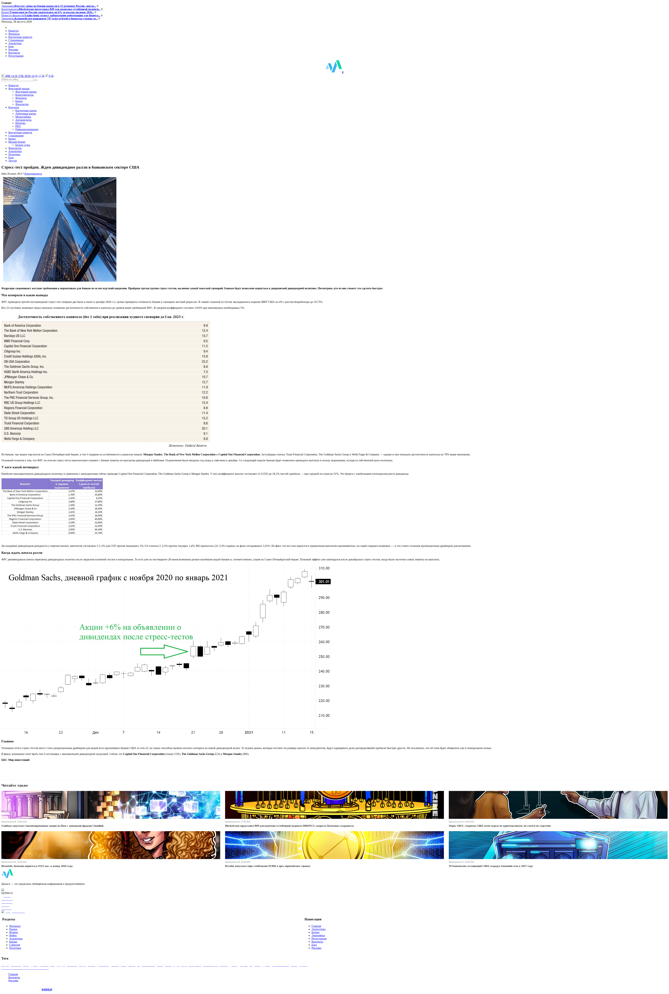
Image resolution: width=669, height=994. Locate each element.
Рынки (13, 929)
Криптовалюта (51, 9)
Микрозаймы (23, 116)
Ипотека (20, 123)
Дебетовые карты (25, 113)
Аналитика (15, 43)
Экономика (48, 6)
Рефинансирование (26, 129)
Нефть (13, 935)
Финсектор (22, 104)
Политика (14, 154)
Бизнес (47, 12)
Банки (19, 101)
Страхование (16, 40)
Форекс (13, 932)
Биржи (13, 941)
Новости (13, 30)
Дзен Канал (13, 889)
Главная (316, 926)
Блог (11, 46)
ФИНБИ (46, 989)
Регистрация (15, 55)
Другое (12, 160)
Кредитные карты (26, 110)
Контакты (14, 52)
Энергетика (318, 929)
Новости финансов (50, 15)
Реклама (13, 49)
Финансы (14, 33)
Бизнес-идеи (22, 144)
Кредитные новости (20, 37)
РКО (18, 126)
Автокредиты (23, 119)
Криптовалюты (24, 94)
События (14, 944)
